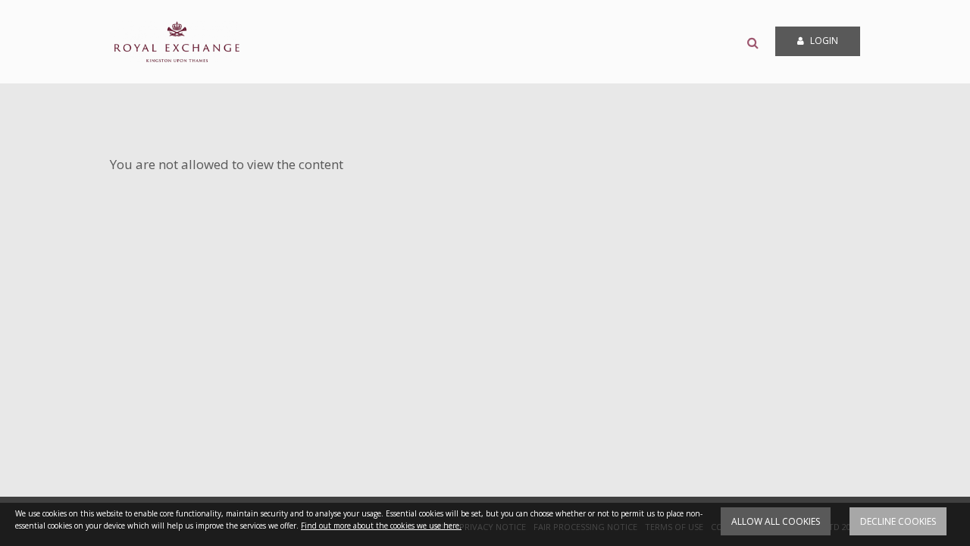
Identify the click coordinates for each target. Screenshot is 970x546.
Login (823, 40)
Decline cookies (898, 521)
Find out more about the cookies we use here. (381, 525)
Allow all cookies (775, 521)
